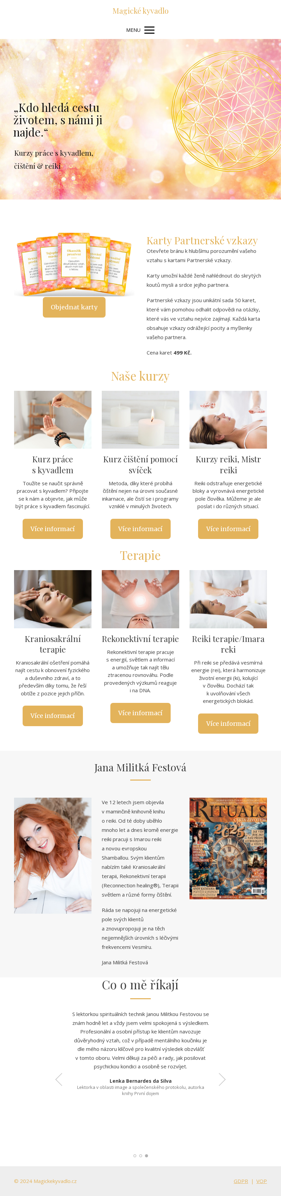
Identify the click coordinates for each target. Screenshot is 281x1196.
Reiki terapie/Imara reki (228, 644)
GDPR (241, 1181)
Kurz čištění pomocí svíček (140, 464)
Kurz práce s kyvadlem (52, 464)
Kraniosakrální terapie (53, 644)
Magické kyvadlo (140, 10)
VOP (261, 1181)
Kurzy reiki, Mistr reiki (228, 464)
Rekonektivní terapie (140, 638)
